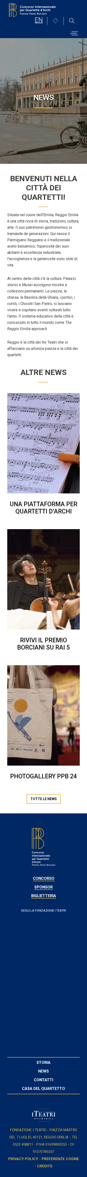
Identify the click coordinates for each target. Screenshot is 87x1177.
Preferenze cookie (60, 1159)
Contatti (43, 1080)
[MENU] (74, 32)
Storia (43, 1062)
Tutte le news (43, 799)
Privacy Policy (23, 1159)
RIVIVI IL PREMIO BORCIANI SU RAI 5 (43, 644)
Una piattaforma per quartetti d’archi (43, 508)
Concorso (43, 878)
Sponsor (43, 887)
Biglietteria (43, 895)
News (43, 1071)
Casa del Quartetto (43, 1088)
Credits (44, 1166)
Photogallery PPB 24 (43, 776)
